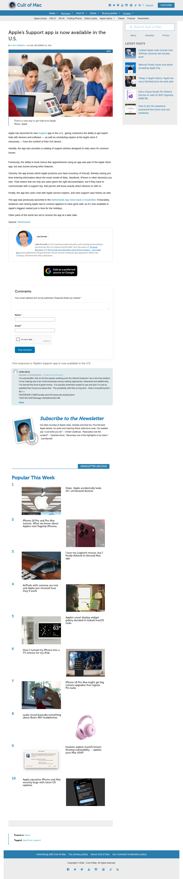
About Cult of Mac (100, 854)
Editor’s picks (90, 18)
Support (42, 133)
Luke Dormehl (18, 45)
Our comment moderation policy (129, 854)
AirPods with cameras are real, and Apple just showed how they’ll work (40, 588)
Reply (21, 402)
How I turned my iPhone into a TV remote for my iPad (41, 651)
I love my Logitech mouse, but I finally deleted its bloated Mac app (84, 556)
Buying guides (109, 13)
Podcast (131, 18)
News (52, 13)
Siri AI (61, 18)
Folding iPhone (74, 18)
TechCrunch (23, 222)
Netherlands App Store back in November (73, 200)
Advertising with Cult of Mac (51, 854)
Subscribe (166, 5)
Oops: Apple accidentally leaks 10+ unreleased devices (83, 489)
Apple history (106, 18)
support (37, 840)
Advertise (149, 35)
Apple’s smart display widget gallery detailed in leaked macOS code (85, 620)
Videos (121, 18)
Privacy (165, 35)
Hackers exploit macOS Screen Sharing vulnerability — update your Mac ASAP (83, 750)
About (133, 35)
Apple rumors (40, 18)
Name (18, 314)
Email (18, 325)
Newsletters (143, 18)
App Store (27, 840)
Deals (93, 13)
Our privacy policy (78, 854)
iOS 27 (52, 18)
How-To (80, 13)
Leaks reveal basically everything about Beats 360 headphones (42, 716)
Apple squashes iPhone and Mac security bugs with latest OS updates (42, 782)
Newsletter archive (94, 466)
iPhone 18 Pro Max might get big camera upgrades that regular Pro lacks (85, 685)
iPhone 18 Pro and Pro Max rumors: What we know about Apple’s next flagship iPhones (40, 523)
